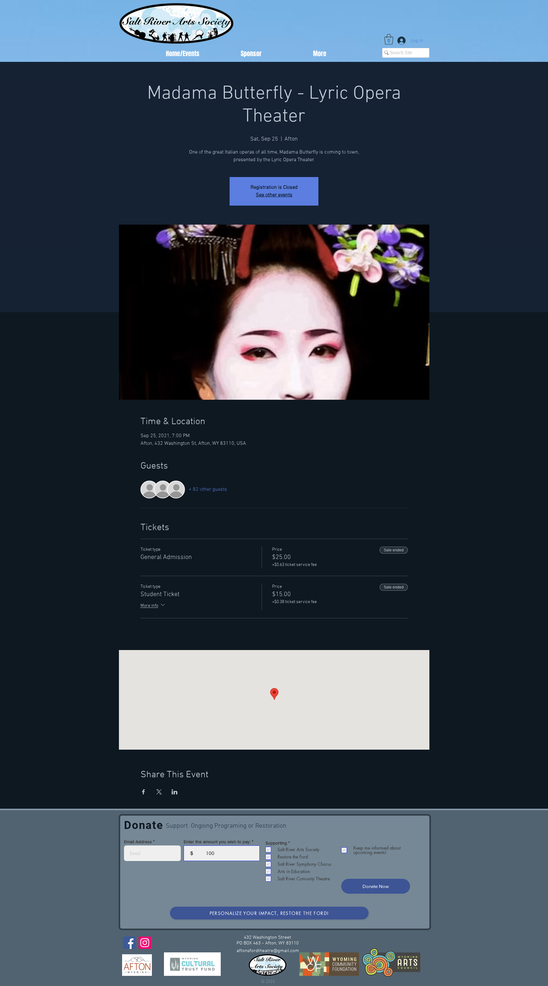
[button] (388, 39)
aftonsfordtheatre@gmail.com (268, 951)
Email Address (138, 841)
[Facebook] (129, 943)
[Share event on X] (159, 791)
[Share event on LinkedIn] (175, 791)
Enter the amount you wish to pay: (217, 841)
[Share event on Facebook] (143, 791)
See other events (274, 195)
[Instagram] (145, 943)
